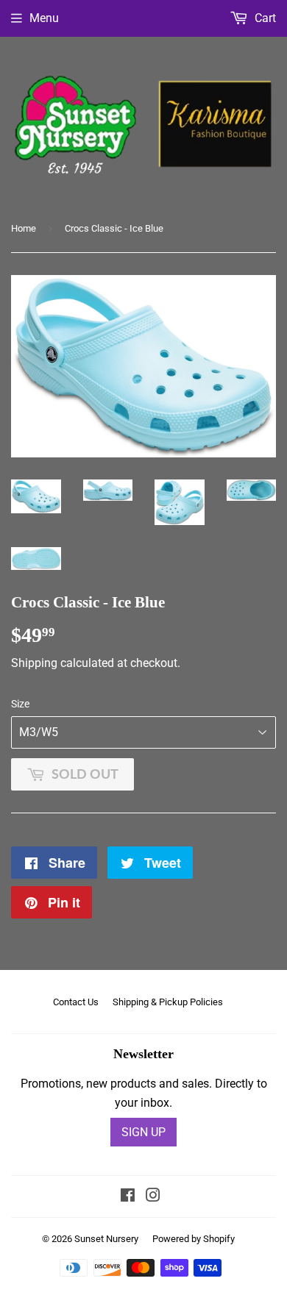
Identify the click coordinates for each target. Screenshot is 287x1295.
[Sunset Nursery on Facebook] (127, 1197)
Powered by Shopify (193, 1238)
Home (23, 228)
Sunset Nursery (106, 1238)
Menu (44, 18)
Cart (264, 18)
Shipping (34, 663)
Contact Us (76, 1001)
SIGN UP (143, 1132)
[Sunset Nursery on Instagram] (153, 1197)
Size (20, 704)
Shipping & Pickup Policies (168, 1001)
